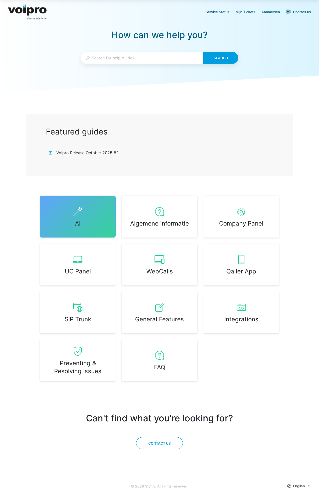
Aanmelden (270, 12)
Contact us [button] (302, 12)
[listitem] (78, 217)
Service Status (218, 12)
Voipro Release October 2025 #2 (87, 152)
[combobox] (142, 58)
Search (221, 58)
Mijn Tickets (245, 12)
